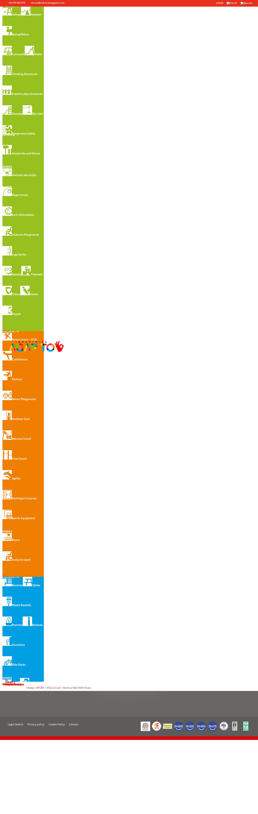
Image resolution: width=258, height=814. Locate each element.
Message (8, 802)
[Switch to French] (232, 4)
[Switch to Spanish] (246, 4)
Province (8, 793)
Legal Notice (15, 724)
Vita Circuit (53, 687)
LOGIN (219, 3)
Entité (6, 774)
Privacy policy (35, 724)
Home (30, 687)
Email (6, 765)
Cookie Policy (57, 724)
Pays (5, 783)
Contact (74, 724)
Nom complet (11, 755)
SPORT (40, 687)
